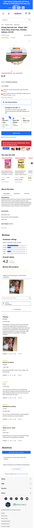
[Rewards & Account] (8, 14)
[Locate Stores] (26, 13)
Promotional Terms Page (22, 474)
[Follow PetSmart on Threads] (16, 498)
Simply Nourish (5, 35)
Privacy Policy (4, 518)
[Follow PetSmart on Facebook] (6, 498)
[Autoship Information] (19, 107)
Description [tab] (6, 193)
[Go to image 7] (19, 71)
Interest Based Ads (5, 521)
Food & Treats (8, 24)
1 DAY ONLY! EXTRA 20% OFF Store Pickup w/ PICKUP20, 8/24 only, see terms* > (16, 5)
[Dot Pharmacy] (19, 505)
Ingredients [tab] (17, 193)
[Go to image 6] (18, 71)
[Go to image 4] (15, 71)
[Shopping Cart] (29, 13)
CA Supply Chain (5, 523)
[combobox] (16, 19)
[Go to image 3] (14, 71)
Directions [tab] (26, 193)
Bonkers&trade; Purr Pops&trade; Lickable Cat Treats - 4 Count (7, 172)
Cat (2, 24)
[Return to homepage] (18, 13)
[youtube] (27, 498)
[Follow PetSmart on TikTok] (21, 498)
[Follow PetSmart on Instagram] (11, 498)
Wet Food (16, 24)
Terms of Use (4, 515)
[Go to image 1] (11, 71)
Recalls (3, 513)
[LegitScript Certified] (8, 504)
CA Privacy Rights (5, 526)
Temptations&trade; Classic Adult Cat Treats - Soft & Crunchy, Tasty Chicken (21, 172)
